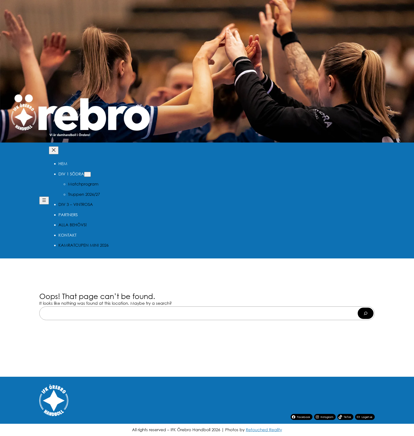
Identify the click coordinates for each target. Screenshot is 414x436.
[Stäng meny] (53, 150)
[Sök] (366, 313)
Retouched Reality (264, 429)
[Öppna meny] (44, 200)
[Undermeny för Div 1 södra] (87, 174)
